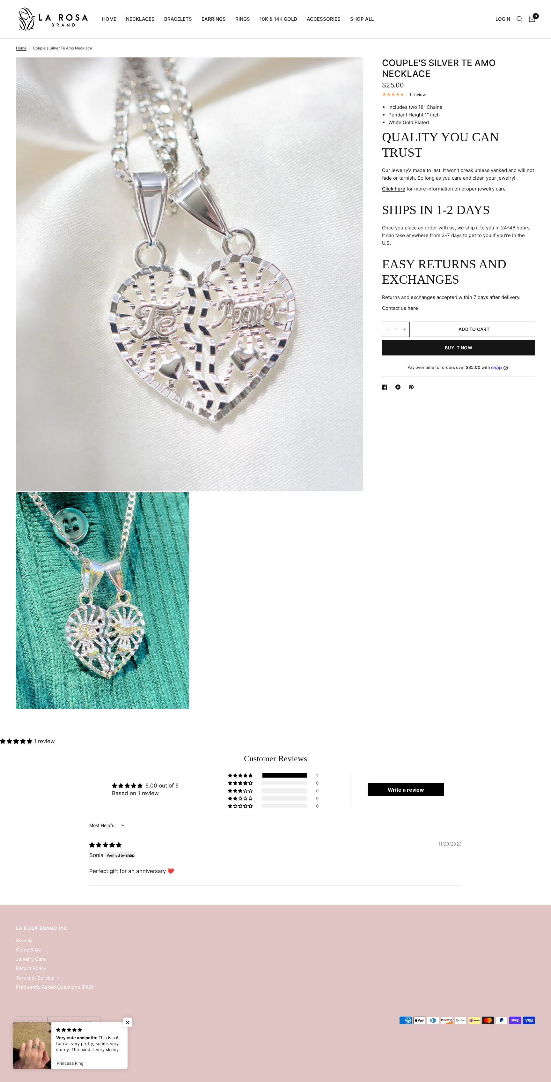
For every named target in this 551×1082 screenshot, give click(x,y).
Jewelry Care (31, 959)
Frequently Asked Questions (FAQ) (54, 987)
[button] (17, 741)
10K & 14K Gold (278, 19)
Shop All (362, 19)
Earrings (214, 19)
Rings (242, 19)
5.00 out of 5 (162, 785)
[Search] (519, 19)
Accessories (324, 19)
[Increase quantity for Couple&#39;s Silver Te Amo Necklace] (404, 329)
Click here (393, 189)
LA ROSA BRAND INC (42, 928)
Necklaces (140, 19)
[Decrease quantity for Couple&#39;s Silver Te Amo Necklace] (387, 329)
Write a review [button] (406, 790)
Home (109, 19)
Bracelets (178, 19)
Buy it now (458, 347)
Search (24, 940)
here (413, 308)
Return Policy (31, 968)
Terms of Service (35, 978)
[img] (105, 845)
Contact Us (28, 950)
